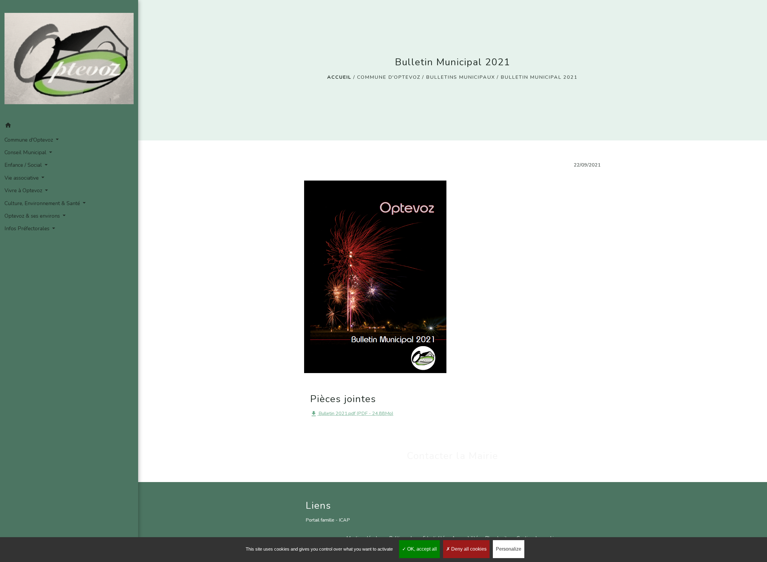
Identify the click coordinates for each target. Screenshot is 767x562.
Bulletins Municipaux (460, 77)
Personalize (508, 549)
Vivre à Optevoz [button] (24, 190)
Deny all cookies (468, 549)
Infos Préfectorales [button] (27, 228)
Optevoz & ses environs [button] (32, 215)
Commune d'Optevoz (388, 77)
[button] (69, 126)
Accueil (339, 77)
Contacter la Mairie (452, 456)
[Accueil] (69, 59)
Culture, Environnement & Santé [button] (42, 203)
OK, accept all (421, 549)
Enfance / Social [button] (23, 165)
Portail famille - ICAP (328, 520)
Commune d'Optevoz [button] (29, 139)
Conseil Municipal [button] (26, 152)
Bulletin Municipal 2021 (539, 77)
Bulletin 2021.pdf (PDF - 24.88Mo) (351, 413)
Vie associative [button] (22, 177)
